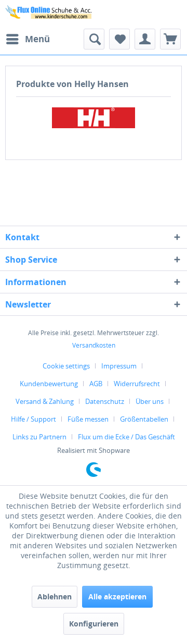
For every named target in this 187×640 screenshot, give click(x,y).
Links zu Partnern (39, 436)
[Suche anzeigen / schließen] (94, 39)
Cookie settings (66, 366)
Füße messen (88, 419)
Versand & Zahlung (45, 401)
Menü (37, 39)
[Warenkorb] (170, 39)
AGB (95, 383)
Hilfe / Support (33, 419)
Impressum (119, 366)
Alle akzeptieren (117, 596)
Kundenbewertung (49, 383)
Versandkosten (93, 345)
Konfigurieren (93, 624)
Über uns (150, 401)
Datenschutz (104, 401)
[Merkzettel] (119, 39)
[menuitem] (27, 39)
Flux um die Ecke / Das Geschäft (126, 436)
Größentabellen (144, 419)
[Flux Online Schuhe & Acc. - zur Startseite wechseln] (49, 14)
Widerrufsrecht (137, 383)
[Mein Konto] (145, 39)
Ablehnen (54, 596)
